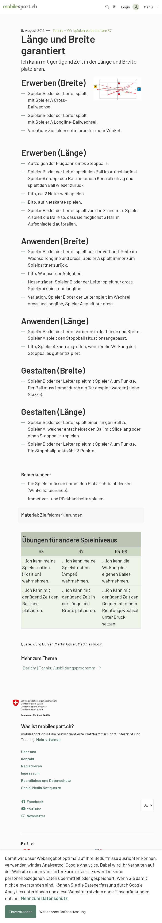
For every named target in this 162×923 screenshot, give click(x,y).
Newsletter (35, 815)
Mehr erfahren (48, 739)
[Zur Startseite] (20, 7)
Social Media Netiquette (41, 787)
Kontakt (27, 758)
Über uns (28, 751)
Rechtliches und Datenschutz (46, 780)
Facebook (34, 801)
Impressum (30, 773)
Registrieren (31, 766)
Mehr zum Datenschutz (44, 898)
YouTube (33, 808)
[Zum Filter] (114, 7)
